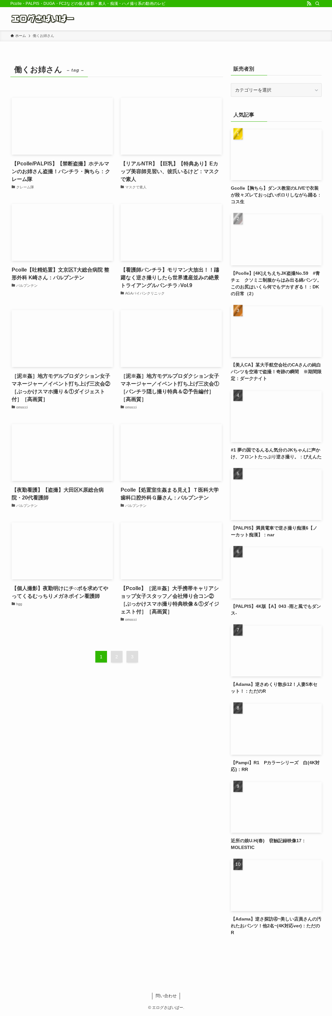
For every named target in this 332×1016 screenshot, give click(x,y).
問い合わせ (166, 995)
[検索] (317, 3)
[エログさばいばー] (43, 18)
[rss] (309, 3)
